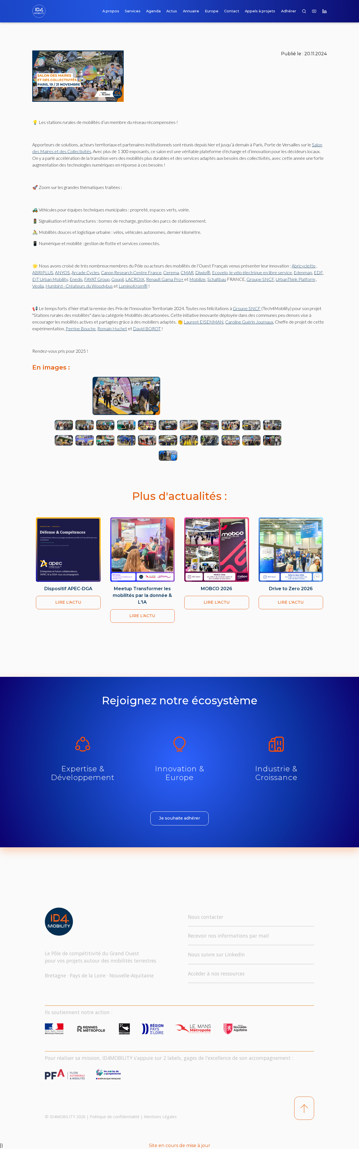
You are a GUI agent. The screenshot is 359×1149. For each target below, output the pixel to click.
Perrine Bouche (81, 328)
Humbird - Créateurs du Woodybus (79, 286)
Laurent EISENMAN (204, 321)
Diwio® (202, 272)
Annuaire (191, 11)
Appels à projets (260, 11)
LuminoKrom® (133, 286)
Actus (171, 11)
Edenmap (303, 272)
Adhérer (288, 11)
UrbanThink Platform (295, 279)
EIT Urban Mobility (50, 279)
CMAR (187, 272)
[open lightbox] (153, 396)
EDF (318, 272)
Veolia (38, 286)
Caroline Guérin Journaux (249, 321)
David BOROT (147, 328)
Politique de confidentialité (114, 1116)
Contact (231, 11)
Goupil (117, 279)
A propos (110, 11)
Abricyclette (304, 265)
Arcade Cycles (85, 272)
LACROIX (134, 279)
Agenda (153, 11)
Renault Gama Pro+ (164, 279)
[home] (40, 11)
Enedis (76, 279)
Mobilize (197, 279)
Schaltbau (216, 279)
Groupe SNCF (260, 279)
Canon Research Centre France (131, 272)
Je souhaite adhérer (179, 818)
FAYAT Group (97, 279)
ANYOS (62, 272)
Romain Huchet (112, 328)
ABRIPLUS (42, 272)
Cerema (171, 272)
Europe (211, 11)
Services (133, 11)
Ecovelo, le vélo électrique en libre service (252, 272)
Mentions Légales (160, 1116)
